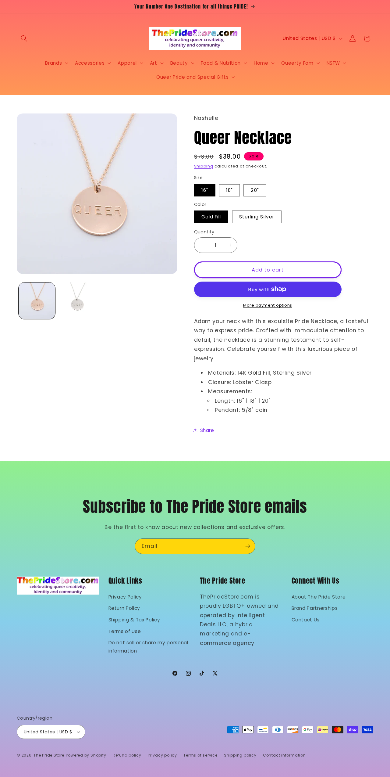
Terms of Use (124, 631)
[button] (24, 38)
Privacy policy (162, 755)
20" (255, 190)
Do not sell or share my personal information (148, 646)
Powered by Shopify (86, 755)
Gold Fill (211, 217)
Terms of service (200, 755)
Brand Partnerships (315, 608)
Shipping (203, 166)
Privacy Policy (125, 596)
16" (204, 190)
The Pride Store (49, 755)
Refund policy (127, 755)
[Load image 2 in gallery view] (76, 300)
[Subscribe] (247, 546)
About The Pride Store (319, 596)
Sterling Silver (257, 217)
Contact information (284, 755)
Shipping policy (240, 755)
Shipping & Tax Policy (134, 619)
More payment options (267, 305)
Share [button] (207, 430)
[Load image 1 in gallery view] (37, 300)
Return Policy (124, 608)
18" (229, 190)
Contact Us (306, 619)
